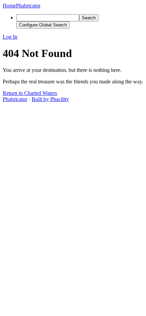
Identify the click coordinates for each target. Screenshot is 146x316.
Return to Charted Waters (30, 93)
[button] (73, 37)
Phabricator (15, 99)
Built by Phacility (50, 99)
